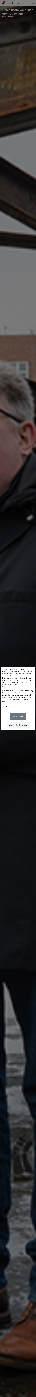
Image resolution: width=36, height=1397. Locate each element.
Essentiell (13, 706)
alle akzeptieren (18, 717)
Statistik (27, 706)
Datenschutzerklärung (9, 687)
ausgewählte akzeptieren (18, 725)
